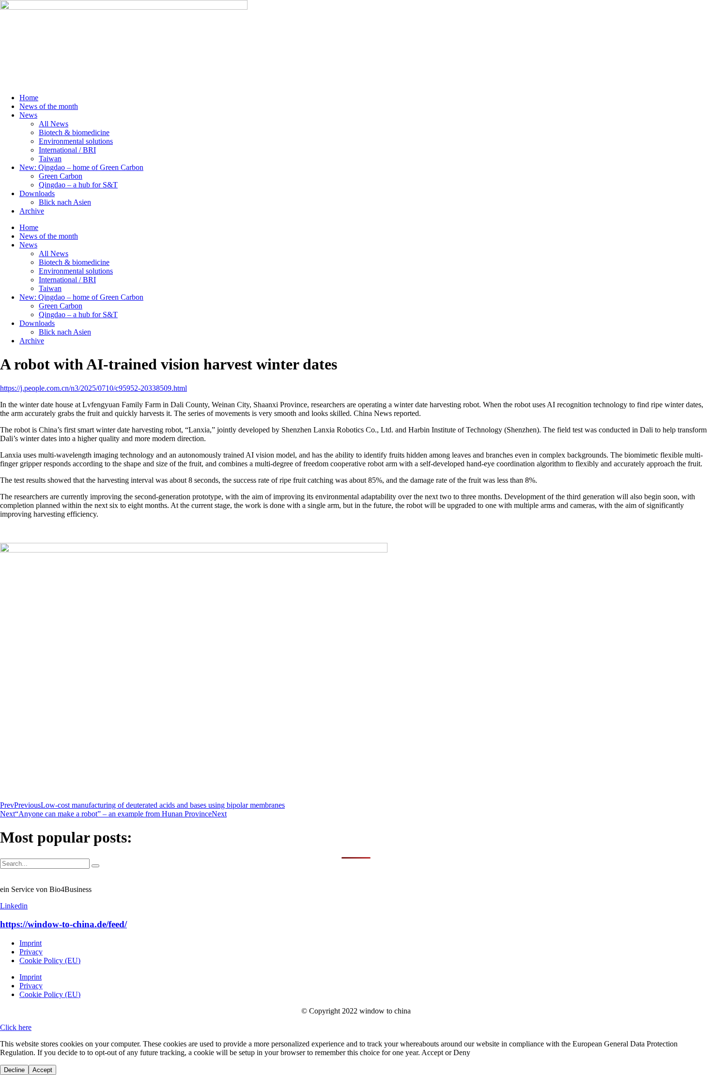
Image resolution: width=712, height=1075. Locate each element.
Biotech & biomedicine (74, 132)
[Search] (95, 865)
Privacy (31, 952)
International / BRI (67, 150)
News (28, 115)
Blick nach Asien (65, 202)
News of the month (48, 106)
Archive (31, 211)
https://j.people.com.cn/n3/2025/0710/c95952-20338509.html (93, 388)
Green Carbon (60, 176)
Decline (14, 1070)
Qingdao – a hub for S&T (78, 185)
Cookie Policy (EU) (49, 960)
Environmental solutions (76, 141)
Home (28, 97)
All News (53, 124)
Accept (42, 1070)
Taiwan (50, 158)
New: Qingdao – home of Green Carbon (81, 167)
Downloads (37, 193)
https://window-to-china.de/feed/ (63, 924)
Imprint (30, 943)
